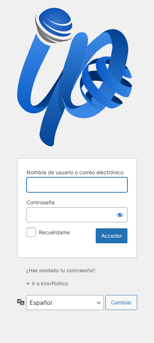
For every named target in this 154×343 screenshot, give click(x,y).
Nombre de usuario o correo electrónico (75, 172)
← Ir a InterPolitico (47, 283)
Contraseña (41, 202)
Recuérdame (54, 232)
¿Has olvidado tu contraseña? (60, 270)
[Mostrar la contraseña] (120, 214)
